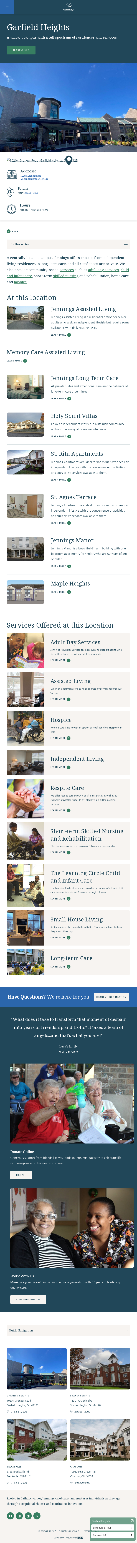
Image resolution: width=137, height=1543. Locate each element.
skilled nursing (65, 276)
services (67, 270)
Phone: (24, 188)
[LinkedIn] (28, 1515)
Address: (28, 171)
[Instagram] (19, 1515)
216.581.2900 (31, 193)
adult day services (103, 270)
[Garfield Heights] (68, 160)
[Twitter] (36, 1515)
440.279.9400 (82, 1482)
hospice (20, 282)
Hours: (26, 205)
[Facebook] (10, 1515)
